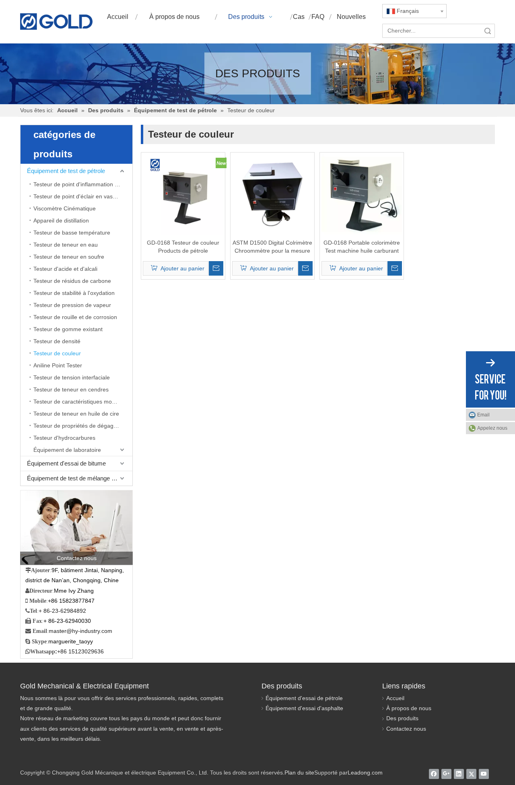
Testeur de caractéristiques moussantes (82, 401)
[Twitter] (471, 774)
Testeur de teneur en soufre (68, 256)
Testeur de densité (56, 341)
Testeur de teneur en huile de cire (76, 413)
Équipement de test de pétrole (66, 170)
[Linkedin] (459, 774)
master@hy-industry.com (80, 631)
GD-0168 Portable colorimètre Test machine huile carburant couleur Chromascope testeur (361, 247)
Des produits (402, 718)
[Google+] (446, 774)
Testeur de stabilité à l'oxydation (74, 293)
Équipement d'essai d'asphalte (304, 708)
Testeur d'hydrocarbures (64, 438)
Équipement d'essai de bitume (66, 463)
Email (483, 415)
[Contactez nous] (76, 527)
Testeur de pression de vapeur (72, 305)
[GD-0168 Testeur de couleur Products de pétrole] (183, 194)
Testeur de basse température (71, 232)
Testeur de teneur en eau (65, 244)
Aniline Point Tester (57, 365)
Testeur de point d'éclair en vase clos (80, 196)
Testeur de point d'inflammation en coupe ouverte (82, 184)
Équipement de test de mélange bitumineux (79, 478)
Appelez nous (492, 428)
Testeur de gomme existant (68, 329)
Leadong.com (365, 772)
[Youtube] (484, 774)
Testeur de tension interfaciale (71, 377)
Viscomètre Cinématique (64, 208)
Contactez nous (406, 728)
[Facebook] (434, 774)
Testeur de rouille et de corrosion (75, 317)
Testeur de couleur (57, 353)
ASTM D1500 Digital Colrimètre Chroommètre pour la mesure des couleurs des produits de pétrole (272, 247)
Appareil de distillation (61, 220)
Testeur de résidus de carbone (72, 281)
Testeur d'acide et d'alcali (65, 269)
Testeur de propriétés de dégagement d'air (82, 425)
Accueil (395, 698)
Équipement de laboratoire (67, 450)
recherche (487, 30)
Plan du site (299, 772)
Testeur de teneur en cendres (71, 389)
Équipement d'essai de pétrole (304, 698)
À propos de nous (408, 708)
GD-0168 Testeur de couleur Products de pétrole (183, 246)
